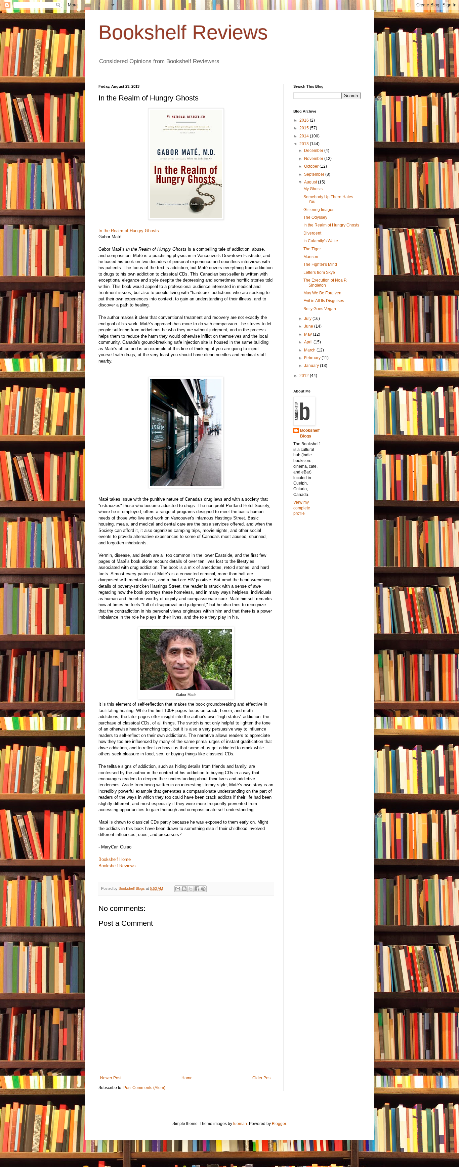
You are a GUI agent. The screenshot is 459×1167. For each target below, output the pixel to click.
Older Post (262, 1078)
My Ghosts (313, 188)
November (314, 158)
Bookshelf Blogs (310, 433)
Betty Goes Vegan (319, 308)
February (313, 358)
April (309, 342)
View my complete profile (301, 508)
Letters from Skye (319, 272)
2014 (304, 136)
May (308, 334)
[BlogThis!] (184, 888)
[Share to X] (190, 888)
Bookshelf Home (114, 859)
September (314, 174)
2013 (304, 143)
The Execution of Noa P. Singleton (325, 282)
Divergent (312, 233)
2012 (304, 375)
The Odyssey (315, 217)
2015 (304, 128)
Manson (310, 256)
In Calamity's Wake (320, 241)
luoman (240, 1123)
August (311, 182)
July (308, 318)
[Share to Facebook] (197, 888)
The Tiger (312, 249)
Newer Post (110, 1078)
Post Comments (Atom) (144, 1087)
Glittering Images (318, 209)
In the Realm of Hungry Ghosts (128, 230)
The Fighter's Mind (320, 264)
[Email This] (177, 888)
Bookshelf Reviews (183, 32)
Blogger (279, 1123)
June (309, 326)
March (310, 350)
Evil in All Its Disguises (323, 300)
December (314, 150)
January (312, 365)
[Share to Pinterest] (203, 888)
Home (187, 1078)
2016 (304, 120)
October (312, 166)
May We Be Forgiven (322, 293)
